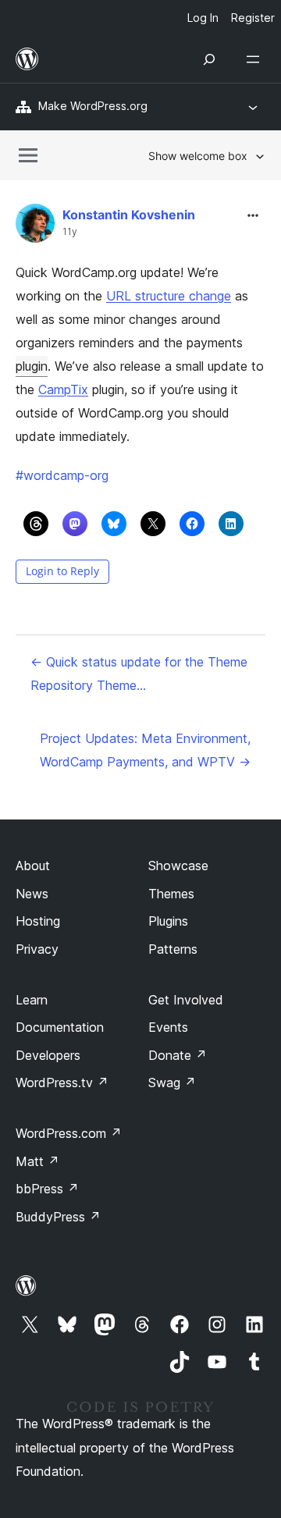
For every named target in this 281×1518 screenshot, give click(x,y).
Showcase (178, 865)
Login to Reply (62, 570)
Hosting (38, 921)
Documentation (60, 1027)
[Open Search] (209, 59)
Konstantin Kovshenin (128, 214)
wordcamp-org (62, 475)
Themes (171, 893)
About (33, 865)
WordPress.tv (62, 1082)
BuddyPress (58, 1217)
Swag (172, 1082)
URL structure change (168, 296)
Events (168, 1027)
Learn (32, 1000)
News (32, 893)
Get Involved (185, 1000)
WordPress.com (69, 1133)
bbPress (47, 1188)
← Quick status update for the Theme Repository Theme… (138, 673)
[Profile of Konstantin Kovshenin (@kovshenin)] (35, 227)
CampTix (63, 389)
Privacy (37, 949)
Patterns (172, 949)
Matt (37, 1161)
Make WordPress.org (93, 105)
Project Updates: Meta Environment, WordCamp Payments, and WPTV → (145, 750)
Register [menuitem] (253, 17)
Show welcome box (197, 155)
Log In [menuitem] (203, 17)
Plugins (168, 921)
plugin (32, 366)
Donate (177, 1055)
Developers (48, 1055)
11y (69, 231)
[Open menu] (256, 59)
